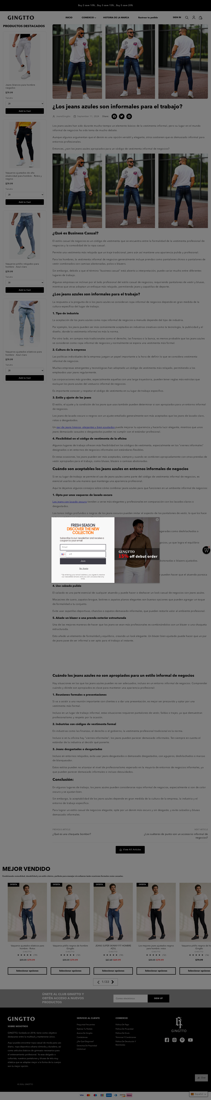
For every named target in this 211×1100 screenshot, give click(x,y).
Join (83, 561)
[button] (63, 554)
